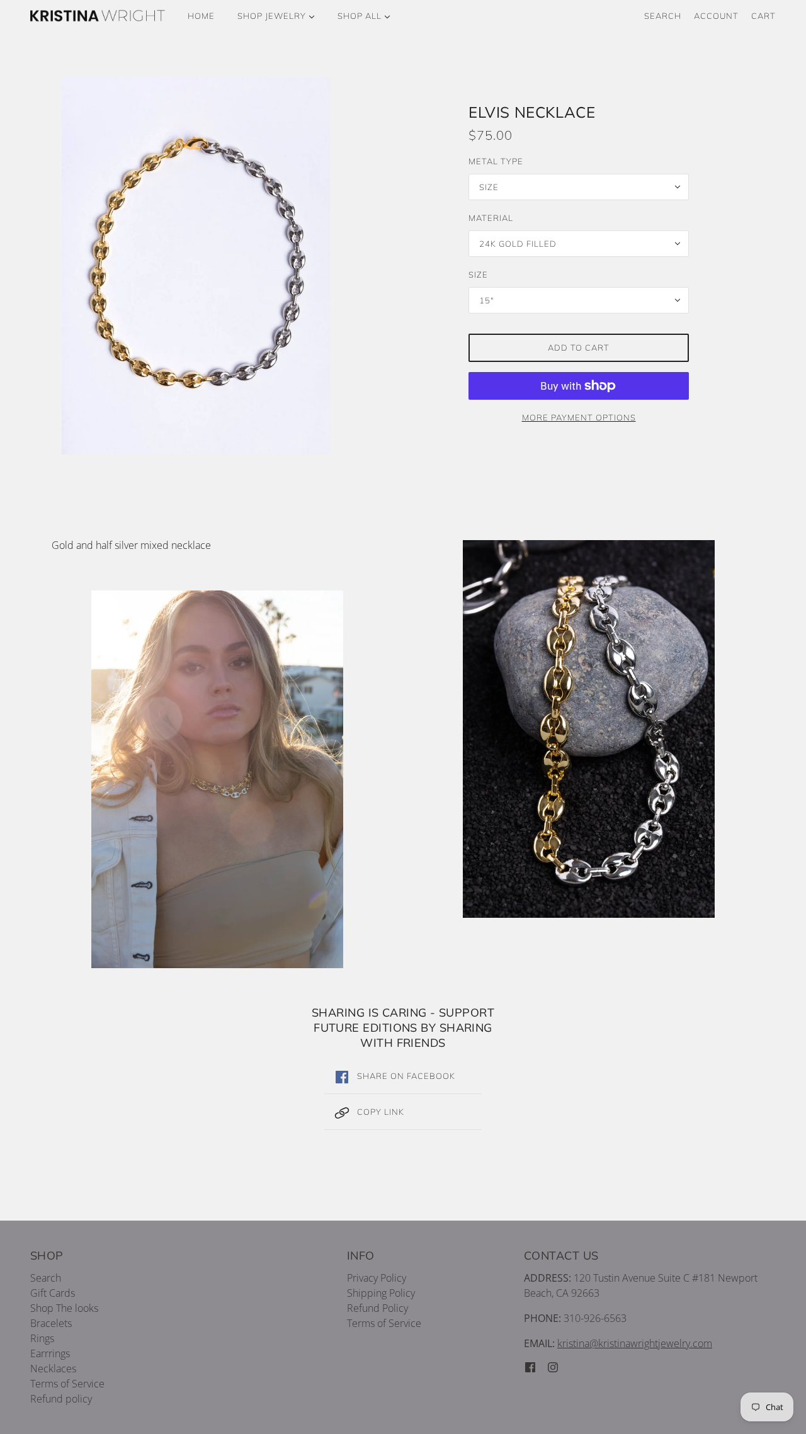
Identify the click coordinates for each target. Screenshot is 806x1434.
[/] (98, 15)
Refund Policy (377, 1308)
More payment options (579, 417)
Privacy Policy (376, 1278)
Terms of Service (67, 1384)
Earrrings (50, 1353)
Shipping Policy (381, 1293)
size (478, 274)
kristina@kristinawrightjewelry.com (634, 1343)
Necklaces (53, 1368)
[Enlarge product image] (227, 265)
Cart (763, 16)
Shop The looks (64, 1308)
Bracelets (51, 1323)
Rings (42, 1338)
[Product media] (217, 779)
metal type (495, 161)
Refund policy (61, 1399)
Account (716, 16)
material (490, 218)
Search (662, 16)
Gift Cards (52, 1293)
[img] (530, 1366)
